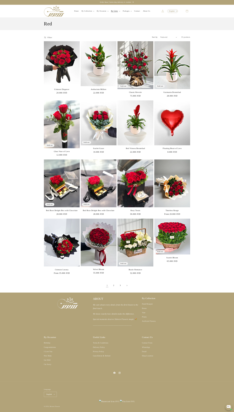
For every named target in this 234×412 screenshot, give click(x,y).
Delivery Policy (99, 347)
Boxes (144, 308)
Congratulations (50, 347)
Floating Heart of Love (172, 148)
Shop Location (147, 356)
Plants (144, 317)
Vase (143, 313)
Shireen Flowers (55, 406)
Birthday (47, 343)
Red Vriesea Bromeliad (135, 148)
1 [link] (107, 285)
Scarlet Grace (98, 148)
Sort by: (155, 37)
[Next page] (127, 285)
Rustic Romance (135, 270)
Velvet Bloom (98, 269)
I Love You (48, 351)
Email (144, 351)
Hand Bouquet (147, 304)
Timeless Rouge (172, 210)
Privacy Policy (98, 351)
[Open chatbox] (228, 406)
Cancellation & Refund (101, 356)
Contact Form (147, 343)
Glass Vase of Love (62, 151)
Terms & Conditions (100, 343)
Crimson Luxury (61, 270)
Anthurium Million (98, 89)
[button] (87, 11)
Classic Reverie (135, 92)
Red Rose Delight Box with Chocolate (62, 210)
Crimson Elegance (61, 89)
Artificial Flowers (149, 321)
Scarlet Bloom (172, 258)
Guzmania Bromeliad (172, 92)
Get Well (47, 360)
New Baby (48, 356)
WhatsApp (146, 347)
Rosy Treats (135, 210)
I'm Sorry (47, 364)
